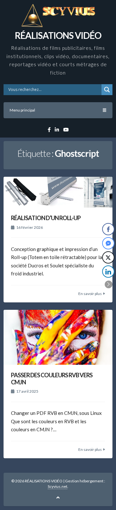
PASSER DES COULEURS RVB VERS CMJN (51, 378)
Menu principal (22, 110)
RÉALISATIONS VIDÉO (58, 35)
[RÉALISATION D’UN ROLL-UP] (58, 192)
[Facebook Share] (108, 229)
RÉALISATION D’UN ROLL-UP (46, 217)
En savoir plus (90, 293)
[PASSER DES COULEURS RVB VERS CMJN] (58, 337)
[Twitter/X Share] (108, 257)
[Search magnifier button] (107, 89)
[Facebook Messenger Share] (108, 243)
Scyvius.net (57, 486)
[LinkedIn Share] (108, 271)
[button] (108, 284)
